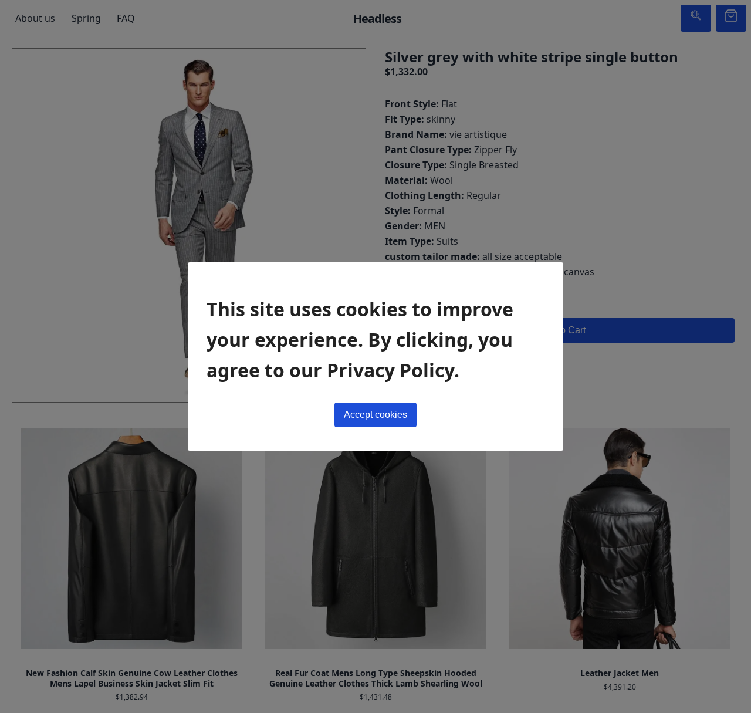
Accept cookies (375, 415)
